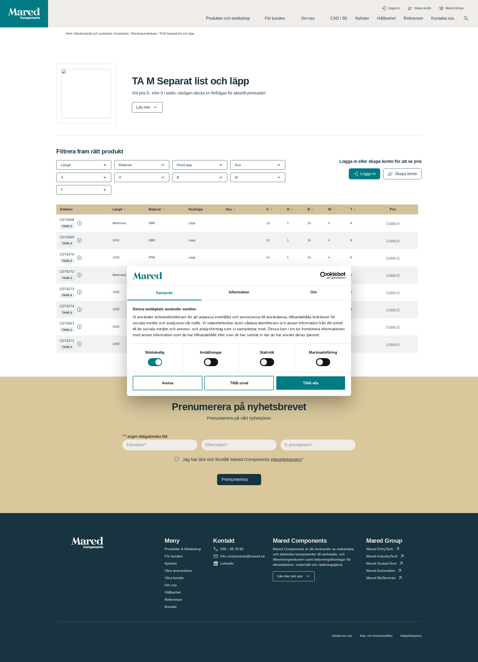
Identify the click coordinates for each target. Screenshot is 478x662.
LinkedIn (227, 563)
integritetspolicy (286, 459)
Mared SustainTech (381, 563)
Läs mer (143, 107)
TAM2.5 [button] (67, 312)
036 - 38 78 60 (231, 549)
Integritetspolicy (411, 636)
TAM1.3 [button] (67, 226)
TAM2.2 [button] (67, 346)
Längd (117, 209)
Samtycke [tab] (164, 293)
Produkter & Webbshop (183, 549)
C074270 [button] (67, 254)
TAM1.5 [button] (67, 260)
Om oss (171, 585)
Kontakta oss (442, 18)
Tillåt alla (310, 383)
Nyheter (362, 18)
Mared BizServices (381, 578)
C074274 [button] (67, 306)
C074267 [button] (67, 323)
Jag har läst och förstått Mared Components (242, 459)
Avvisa (167, 383)
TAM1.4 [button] (67, 243)
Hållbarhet (386, 18)
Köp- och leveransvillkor (376, 636)
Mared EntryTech (379, 549)
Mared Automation (380, 571)
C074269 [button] (67, 237)
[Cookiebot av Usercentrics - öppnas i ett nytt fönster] (324, 275)
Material (155, 209)
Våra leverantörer (178, 571)
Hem (69, 33)
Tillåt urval (239, 383)
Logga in (393, 223)
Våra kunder (174, 578)
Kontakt (171, 607)
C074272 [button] (67, 271)
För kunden (174, 556)
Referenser (413, 18)
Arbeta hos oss (342, 636)
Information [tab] (239, 292)
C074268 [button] (67, 220)
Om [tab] (313, 292)
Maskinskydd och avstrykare (93, 33)
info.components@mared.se (242, 556)
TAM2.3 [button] (67, 277)
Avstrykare (122, 33)
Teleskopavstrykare (144, 33)
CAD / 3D (338, 18)
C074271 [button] (67, 341)
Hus (229, 209)
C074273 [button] (67, 289)
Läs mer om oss (289, 576)
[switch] (211, 362)
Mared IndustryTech (382, 556)
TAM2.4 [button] (67, 295)
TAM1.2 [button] (67, 329)
